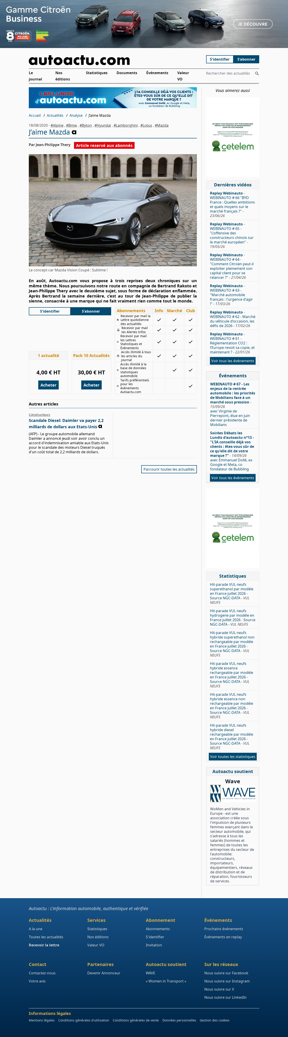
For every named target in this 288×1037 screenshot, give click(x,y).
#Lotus (146, 125)
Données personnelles (179, 1020)
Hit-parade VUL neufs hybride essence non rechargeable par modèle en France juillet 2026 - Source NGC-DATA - (231, 705)
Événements (157, 73)
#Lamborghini (126, 125)
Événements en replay (223, 936)
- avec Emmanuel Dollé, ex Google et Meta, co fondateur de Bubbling (232, 451)
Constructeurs (39, 414)
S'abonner (246, 59)
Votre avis (37, 981)
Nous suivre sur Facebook (226, 973)
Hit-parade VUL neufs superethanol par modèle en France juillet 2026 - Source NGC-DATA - (231, 593)
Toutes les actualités (46, 936)
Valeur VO (183, 76)
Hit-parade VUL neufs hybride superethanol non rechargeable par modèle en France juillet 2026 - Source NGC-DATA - (232, 644)
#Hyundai (102, 125)
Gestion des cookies (215, 1020)
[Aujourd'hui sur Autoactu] (113, 60)
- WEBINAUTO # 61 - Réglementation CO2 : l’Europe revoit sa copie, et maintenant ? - (232, 343)
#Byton (86, 125)
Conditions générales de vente (136, 1020)
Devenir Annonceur (103, 973)
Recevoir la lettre (44, 945)
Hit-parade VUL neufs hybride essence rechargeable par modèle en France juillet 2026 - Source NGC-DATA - (231, 675)
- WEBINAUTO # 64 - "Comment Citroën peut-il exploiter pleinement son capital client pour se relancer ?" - (232, 266)
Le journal (35, 76)
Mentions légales (42, 1020)
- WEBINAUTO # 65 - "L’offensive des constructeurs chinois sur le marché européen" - (232, 235)
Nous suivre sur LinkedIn (225, 997)
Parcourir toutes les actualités (169, 469)
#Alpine (57, 125)
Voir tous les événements (232, 360)
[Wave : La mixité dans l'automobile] (232, 793)
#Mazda (162, 125)
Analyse (76, 115)
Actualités (55, 115)
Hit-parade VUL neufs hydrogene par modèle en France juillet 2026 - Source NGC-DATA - (232, 617)
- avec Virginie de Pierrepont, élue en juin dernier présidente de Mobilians (232, 404)
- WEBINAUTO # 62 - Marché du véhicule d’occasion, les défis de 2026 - (232, 319)
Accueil (35, 115)
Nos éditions (62, 76)
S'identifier (220, 59)
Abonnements (158, 928)
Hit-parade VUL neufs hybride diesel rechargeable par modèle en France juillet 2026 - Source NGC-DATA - (231, 736)
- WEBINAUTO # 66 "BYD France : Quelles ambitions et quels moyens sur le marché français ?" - (232, 204)
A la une (35, 928)
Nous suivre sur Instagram (227, 981)
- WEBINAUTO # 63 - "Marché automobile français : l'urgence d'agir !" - (231, 294)
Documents (127, 73)
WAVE (150, 973)
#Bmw (71, 125)
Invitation (154, 945)
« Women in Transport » (166, 981)
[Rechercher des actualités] (257, 73)
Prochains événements (223, 928)
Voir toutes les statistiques (232, 756)
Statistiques (97, 73)
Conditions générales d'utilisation (83, 1020)
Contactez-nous (42, 973)
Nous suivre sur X (219, 989)
